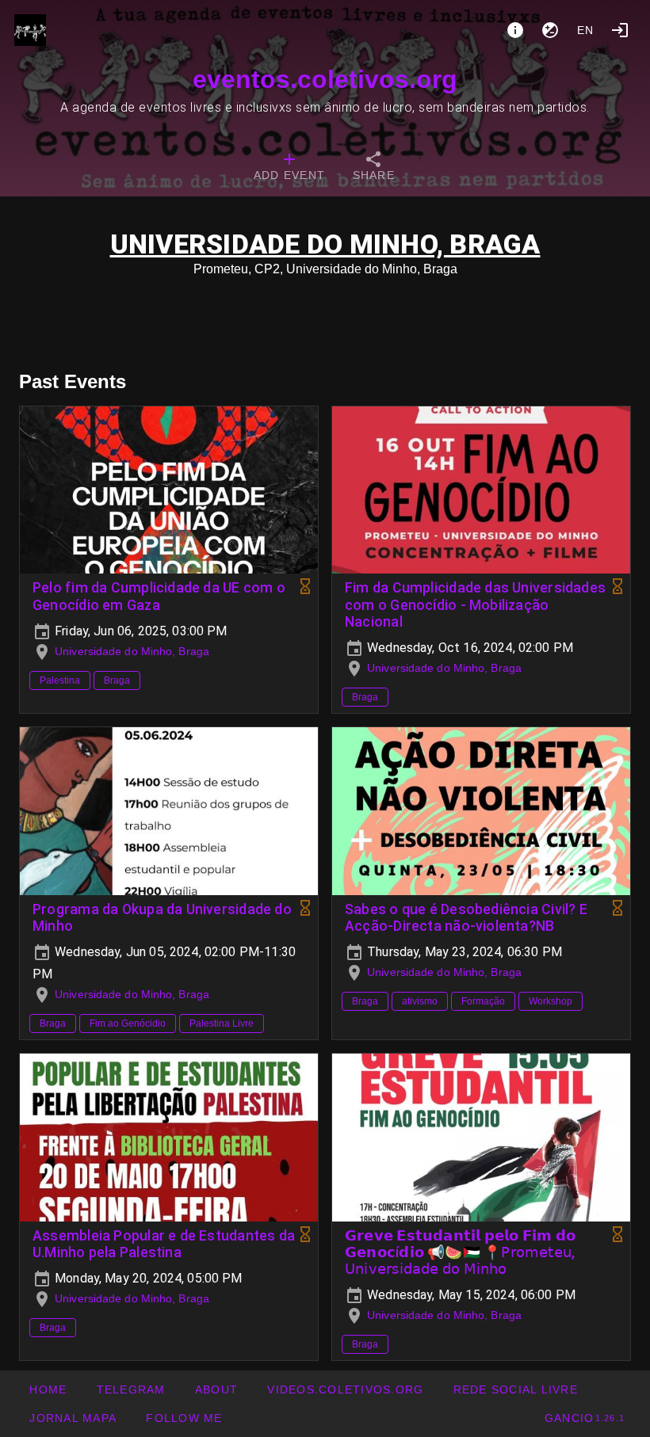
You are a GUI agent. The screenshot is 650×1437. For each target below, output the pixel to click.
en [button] (586, 30)
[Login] (619, 30)
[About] (515, 30)
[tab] (289, 167)
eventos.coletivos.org (325, 79)
